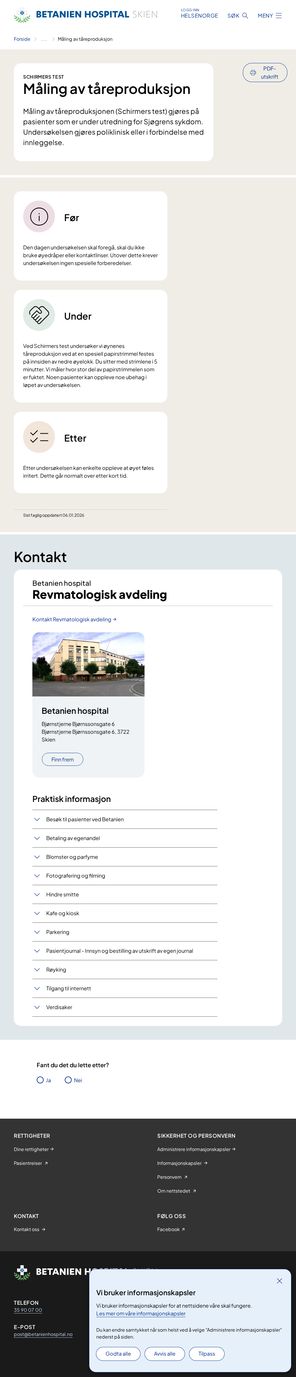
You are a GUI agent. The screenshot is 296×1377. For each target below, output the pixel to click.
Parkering (57, 931)
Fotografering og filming (75, 875)
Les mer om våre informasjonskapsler (141, 1313)
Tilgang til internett (68, 988)
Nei (78, 1080)
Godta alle (118, 1353)
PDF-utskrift (269, 72)
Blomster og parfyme (72, 856)
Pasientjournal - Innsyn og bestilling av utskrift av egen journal (119, 950)
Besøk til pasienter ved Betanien (85, 819)
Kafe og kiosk (62, 913)
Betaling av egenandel (73, 838)
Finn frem (62, 759)
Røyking (56, 969)
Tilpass (207, 1353)
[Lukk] (279, 1280)
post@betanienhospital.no (43, 1334)
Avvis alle (164, 1353)
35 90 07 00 (28, 1310)
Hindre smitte (62, 894)
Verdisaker (59, 1007)
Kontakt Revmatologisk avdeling (71, 619)
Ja (48, 1080)
